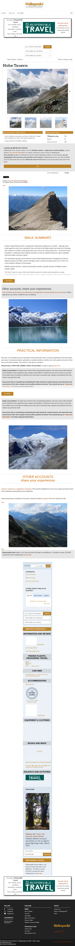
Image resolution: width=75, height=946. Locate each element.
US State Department (32, 651)
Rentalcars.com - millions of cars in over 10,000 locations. (37, 675)
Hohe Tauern (11, 59)
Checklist (27, 931)
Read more (27, 555)
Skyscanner (35, 666)
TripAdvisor (40, 644)
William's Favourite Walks (32, 922)
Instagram (24, 181)
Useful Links (28, 929)
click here (57, 366)
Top (4, 185)
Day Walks (28, 916)
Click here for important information (62, 941)
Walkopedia (59, 931)
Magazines (10, 913)
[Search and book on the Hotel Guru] (32, 699)
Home (3, 13)
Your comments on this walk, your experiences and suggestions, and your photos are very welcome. (34, 292)
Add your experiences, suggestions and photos (16, 489)
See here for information (17, 152)
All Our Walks (28, 911)
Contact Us (57, 909)
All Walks (20, 13)
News (55, 913)
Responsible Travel (30, 933)
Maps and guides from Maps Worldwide (38, 762)
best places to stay (33, 701)
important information (50, 390)
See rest (46, 603)
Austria (20, 59)
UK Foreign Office (31, 648)
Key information (31, 574)
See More (9, 281)
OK (37, 166)
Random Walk (29, 920)
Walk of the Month (30, 918)
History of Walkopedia (60, 911)
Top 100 (11, 13)
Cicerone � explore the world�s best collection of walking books (38, 766)
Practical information (32, 581)
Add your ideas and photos (8, 922)
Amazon (39, 751)
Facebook (14, 181)
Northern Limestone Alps (38, 601)
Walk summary (30, 578)
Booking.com (30, 684)
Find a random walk (65, 59)
